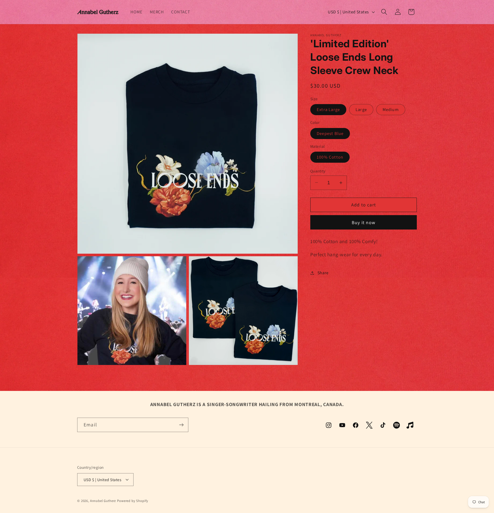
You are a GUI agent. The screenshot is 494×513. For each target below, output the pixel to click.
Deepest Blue (330, 133)
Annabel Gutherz (103, 501)
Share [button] (323, 273)
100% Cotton (330, 157)
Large (361, 109)
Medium (391, 109)
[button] (384, 12)
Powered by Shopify (132, 501)
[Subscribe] (181, 425)
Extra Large (328, 109)
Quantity (317, 170)
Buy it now (363, 222)
